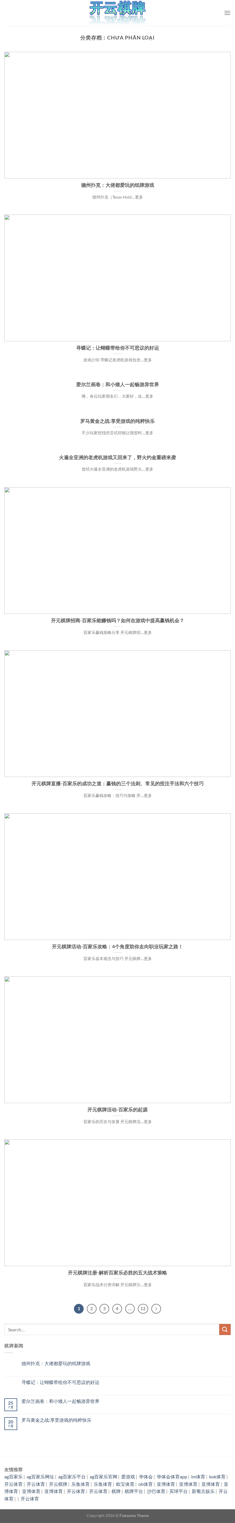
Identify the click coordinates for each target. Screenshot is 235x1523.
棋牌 (116, 1491)
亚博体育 (166, 1484)
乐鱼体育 (80, 1484)
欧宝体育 (125, 1484)
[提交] (225, 1329)
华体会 (146, 1476)
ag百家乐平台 (72, 1476)
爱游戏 (128, 1476)
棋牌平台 (134, 1491)
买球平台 (178, 1491)
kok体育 (217, 1476)
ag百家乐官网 (103, 1476)
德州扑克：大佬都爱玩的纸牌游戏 (117, 185)
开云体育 (13, 1484)
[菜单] (227, 13)
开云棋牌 (58, 1484)
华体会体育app (172, 1476)
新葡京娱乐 (203, 1491)
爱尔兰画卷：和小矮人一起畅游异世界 (117, 384)
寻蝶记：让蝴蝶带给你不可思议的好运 (117, 348)
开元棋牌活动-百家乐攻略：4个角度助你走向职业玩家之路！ (117, 946)
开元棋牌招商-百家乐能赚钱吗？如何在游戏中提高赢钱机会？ (117, 620)
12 (143, 1308)
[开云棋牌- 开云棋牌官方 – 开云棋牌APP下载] (117, 13)
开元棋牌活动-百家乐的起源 (117, 1109)
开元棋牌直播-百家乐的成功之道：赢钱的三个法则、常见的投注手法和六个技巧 (118, 783)
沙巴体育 (156, 1491)
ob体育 (145, 1484)
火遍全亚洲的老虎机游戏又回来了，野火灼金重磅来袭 (117, 457)
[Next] (156, 1309)
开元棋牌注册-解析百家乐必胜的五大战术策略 (117, 1273)
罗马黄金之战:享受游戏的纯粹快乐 (117, 421)
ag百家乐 (13, 1476)
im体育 (198, 1476)
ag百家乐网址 (40, 1476)
